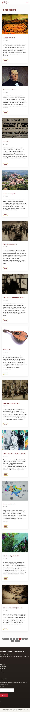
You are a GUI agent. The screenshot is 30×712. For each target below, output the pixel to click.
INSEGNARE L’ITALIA (9, 38)
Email (2, 686)
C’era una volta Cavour (9, 90)
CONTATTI (2, 668)
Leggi (6, 60)
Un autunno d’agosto (9, 193)
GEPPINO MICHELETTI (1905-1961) (13, 608)
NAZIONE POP (7, 349)
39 (13, 641)
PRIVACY (2, 672)
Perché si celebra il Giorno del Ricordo (14, 453)
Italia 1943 (6, 142)
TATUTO (3, 664)
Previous (6, 638)
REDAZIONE (3, 666)
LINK (1, 670)
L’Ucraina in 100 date (9, 504)
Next (17, 641)
